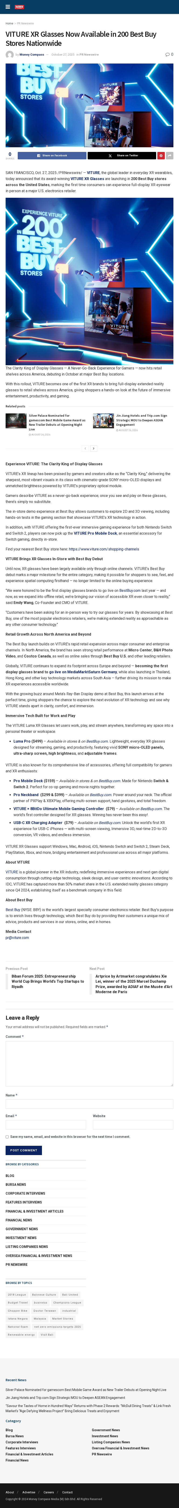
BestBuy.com (130, 590)
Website (99, 1116)
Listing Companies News (27, 1247)
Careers (49, 1492)
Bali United (70, 1294)
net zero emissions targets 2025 (57, 1326)
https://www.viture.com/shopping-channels (104, 549)
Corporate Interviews (25, 1193)
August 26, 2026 (40, 434)
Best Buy (13, 910)
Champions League (67, 1302)
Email (11, 1116)
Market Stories (62, 1318)
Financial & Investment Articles (35, 1211)
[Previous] (85, 448)
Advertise (28, 1492)
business (40, 1302)
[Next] (93, 448)
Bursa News (16, 1184)
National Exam (18, 1326)
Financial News (19, 1220)
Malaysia (40, 1318)
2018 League (17, 1294)
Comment (15, 1036)
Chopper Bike (18, 1310)
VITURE (12, 872)
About (10, 1492)
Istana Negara (18, 1318)
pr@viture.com (17, 937)
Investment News (21, 1238)
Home (9, 23)
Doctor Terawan (45, 1310)
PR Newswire (25, 23)
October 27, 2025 (63, 54)
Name (12, 1095)
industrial (69, 1310)
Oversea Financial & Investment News (39, 1256)
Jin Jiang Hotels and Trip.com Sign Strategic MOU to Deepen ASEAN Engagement (141, 420)
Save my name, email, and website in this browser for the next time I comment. (70, 1137)
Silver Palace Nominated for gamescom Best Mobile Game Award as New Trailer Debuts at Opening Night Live (57, 422)
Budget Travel (18, 1302)
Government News (22, 1229)
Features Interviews (24, 1202)
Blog (10, 1176)
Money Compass (32, 54)
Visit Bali (47, 1334)
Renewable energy (21, 1334)
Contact (67, 1492)
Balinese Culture (44, 1294)
